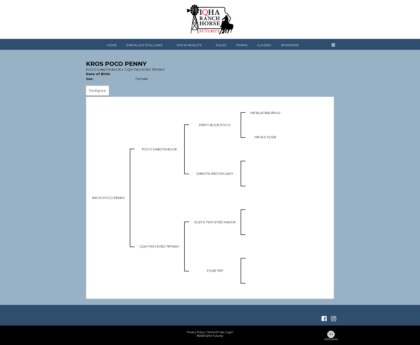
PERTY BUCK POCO (215, 125)
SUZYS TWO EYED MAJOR (215, 222)
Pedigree (97, 90)
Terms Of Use (215, 332)
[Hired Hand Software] (331, 337)
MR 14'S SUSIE (265, 137)
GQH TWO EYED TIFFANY (145, 69)
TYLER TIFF (215, 271)
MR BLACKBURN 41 (265, 113)
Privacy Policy (196, 332)
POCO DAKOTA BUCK (103, 69)
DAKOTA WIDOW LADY (214, 173)
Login (229, 332)
